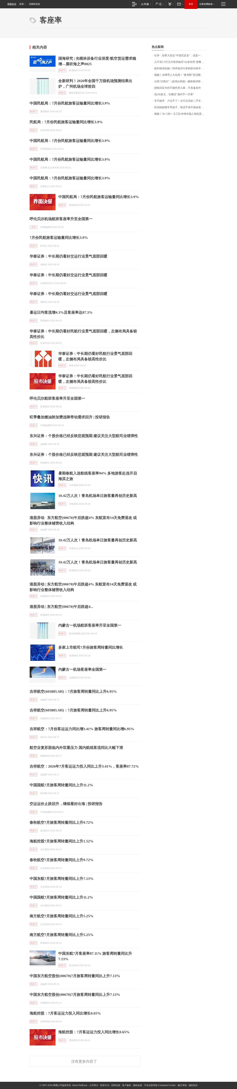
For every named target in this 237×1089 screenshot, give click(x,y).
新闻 (33, 227)
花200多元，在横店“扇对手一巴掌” (174, 94)
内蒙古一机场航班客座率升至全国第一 (89, 625)
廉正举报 (182, 1085)
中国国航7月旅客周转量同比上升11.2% (61, 785)
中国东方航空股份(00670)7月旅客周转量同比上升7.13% (75, 976)
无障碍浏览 (34, 4)
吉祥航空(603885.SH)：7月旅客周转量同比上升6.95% (73, 691)
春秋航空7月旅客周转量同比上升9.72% (62, 822)
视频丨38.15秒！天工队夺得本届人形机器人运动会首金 (180, 113)
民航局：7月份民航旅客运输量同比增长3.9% (66, 122)
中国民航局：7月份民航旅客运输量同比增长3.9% (70, 103)
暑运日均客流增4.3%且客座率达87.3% (61, 312)
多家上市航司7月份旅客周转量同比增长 (90, 647)
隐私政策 (137, 1085)
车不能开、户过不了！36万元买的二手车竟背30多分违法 (180, 100)
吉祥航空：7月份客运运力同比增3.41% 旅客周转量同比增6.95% (82, 729)
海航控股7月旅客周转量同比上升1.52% (62, 841)
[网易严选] (159, 4)
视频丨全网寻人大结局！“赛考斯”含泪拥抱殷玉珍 (180, 75)
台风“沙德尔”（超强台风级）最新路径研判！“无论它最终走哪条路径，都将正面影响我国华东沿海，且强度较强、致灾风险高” (180, 81)
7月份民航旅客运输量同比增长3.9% (59, 237)
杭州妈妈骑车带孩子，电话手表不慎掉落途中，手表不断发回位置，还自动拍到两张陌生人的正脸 (180, 107)
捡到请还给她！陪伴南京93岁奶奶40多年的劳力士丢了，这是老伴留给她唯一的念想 (180, 68)
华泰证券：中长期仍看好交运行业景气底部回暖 (68, 256)
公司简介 (93, 1085)
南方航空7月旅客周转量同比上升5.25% (62, 916)
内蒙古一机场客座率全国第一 (82, 669)
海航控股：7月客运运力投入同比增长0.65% (65, 1013)
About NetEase (79, 1085)
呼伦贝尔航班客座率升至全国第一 (57, 398)
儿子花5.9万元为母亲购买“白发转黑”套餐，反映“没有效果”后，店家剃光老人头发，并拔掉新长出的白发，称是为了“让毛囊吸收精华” (180, 62)
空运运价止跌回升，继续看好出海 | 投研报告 (66, 804)
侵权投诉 (193, 1085)
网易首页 (11, 4)
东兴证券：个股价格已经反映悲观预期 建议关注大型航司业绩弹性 (84, 436)
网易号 (62, 70)
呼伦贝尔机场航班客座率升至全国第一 (61, 219)
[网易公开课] (146, 4)
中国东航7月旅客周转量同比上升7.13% (62, 878)
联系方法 (104, 1085)
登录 (191, 4)
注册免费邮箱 (206, 4)
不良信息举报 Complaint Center (160, 1085)
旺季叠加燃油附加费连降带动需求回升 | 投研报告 (70, 417)
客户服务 (126, 1085)
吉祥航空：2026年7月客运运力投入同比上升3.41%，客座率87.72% (84, 766)
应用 (21, 4)
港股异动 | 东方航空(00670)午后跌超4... (61, 607)
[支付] (170, 4)
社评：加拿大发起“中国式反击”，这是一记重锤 (180, 55)
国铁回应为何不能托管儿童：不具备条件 (177, 88)
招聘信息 (115, 1085)
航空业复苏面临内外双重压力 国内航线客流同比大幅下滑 (76, 748)
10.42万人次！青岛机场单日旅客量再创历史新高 (97, 496)
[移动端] (134, 4)
